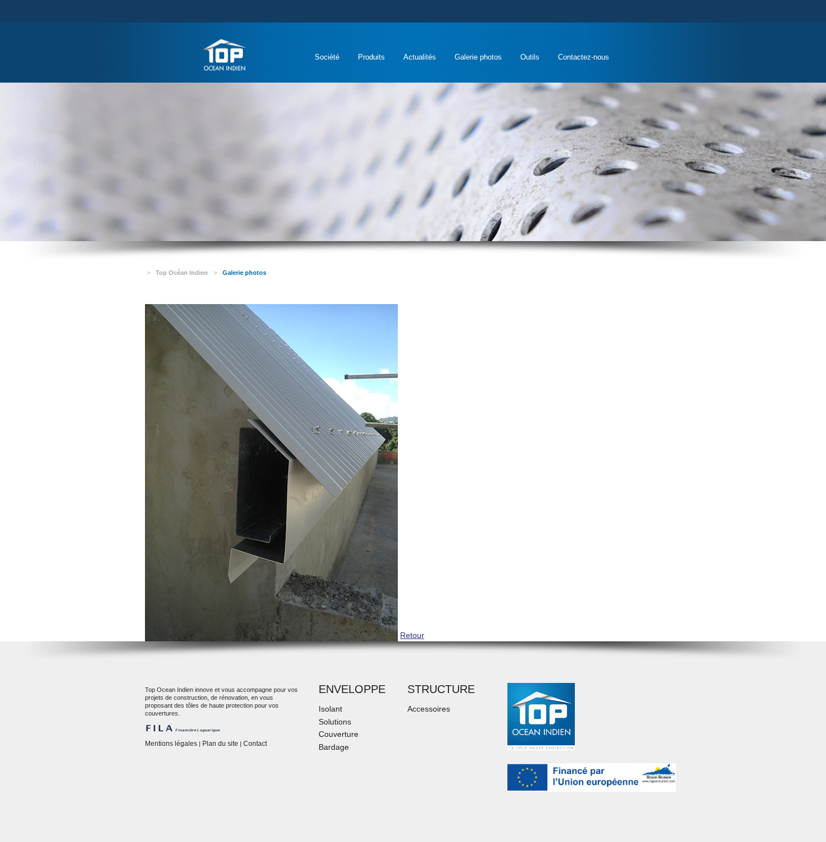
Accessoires (428, 708)
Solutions (335, 721)
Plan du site (220, 744)
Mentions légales (171, 744)
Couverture (338, 734)
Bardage (334, 747)
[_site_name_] (224, 55)
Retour (412, 635)
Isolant (330, 708)
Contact (255, 744)
